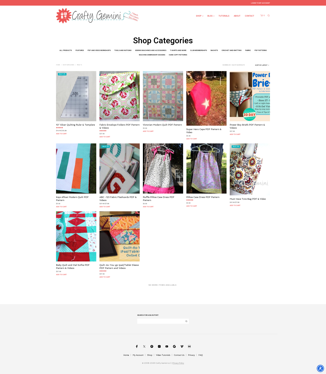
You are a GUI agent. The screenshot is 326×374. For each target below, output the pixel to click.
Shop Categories (68, 65)
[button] (263, 15)
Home (58, 65)
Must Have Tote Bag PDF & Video (248, 199)
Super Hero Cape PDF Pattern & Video (203, 131)
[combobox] (258, 65)
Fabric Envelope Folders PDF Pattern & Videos (119, 126)
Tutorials (224, 15)
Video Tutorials (163, 355)
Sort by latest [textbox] (261, 65)
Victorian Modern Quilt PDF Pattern (162, 124)
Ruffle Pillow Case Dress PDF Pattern (158, 198)
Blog (210, 15)
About (237, 15)
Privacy (191, 355)
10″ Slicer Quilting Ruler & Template (75, 124)
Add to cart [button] (61, 133)
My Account (138, 355)
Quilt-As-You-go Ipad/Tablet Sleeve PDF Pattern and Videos (119, 266)
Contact (249, 15)
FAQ (201, 355)
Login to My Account (260, 3)
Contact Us (179, 355)
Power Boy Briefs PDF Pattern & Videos (247, 126)
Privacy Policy (178, 363)
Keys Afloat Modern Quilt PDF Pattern (72, 198)
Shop (198, 15)
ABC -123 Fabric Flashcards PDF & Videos (118, 198)
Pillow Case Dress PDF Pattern (202, 197)
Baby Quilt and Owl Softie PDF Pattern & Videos (73, 266)
